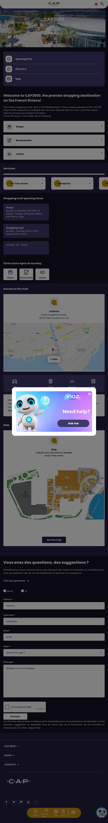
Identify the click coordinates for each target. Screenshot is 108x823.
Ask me (73, 423)
